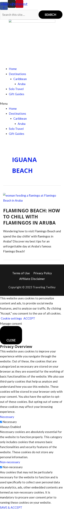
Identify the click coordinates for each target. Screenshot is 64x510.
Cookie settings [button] (11, 318)
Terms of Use (21, 273)
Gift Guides (16, 94)
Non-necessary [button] (10, 462)
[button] (32, 103)
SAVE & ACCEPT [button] (11, 507)
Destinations (17, 74)
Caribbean (20, 79)
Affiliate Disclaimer (32, 279)
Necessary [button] (7, 417)
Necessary (10, 422)
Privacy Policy (42, 273)
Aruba (21, 84)
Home (13, 69)
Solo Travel (16, 89)
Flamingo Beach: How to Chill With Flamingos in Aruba (31, 216)
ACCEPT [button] (29, 318)
